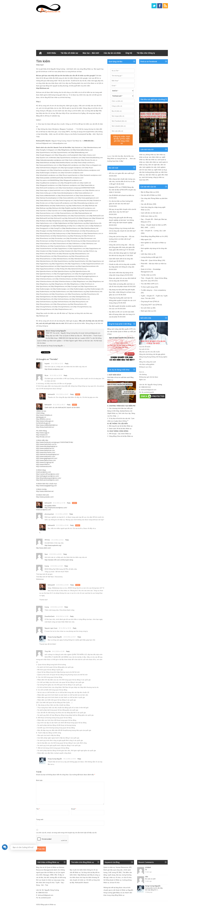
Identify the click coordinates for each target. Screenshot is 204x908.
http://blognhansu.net (65, 150)
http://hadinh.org (67, 208)
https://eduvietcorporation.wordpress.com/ (51, 160)
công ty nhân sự (158, 177)
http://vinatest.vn (42, 435)
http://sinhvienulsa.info (44, 466)
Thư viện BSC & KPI (147, 284)
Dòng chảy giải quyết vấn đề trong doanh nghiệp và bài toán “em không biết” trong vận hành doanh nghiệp (121, 220)
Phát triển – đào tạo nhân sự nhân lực (153, 263)
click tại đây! (94, 111)
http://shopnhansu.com (56, 221)
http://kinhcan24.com (97, 215)
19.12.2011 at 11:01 (57, 363)
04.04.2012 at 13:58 (62, 616)
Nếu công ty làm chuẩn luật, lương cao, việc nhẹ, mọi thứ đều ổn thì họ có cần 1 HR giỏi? (122, 181)
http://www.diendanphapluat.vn (46, 446)
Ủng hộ (128, 53)
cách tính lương (147, 177)
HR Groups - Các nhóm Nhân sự (120, 433)
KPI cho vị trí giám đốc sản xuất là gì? (121, 173)
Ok (146, 869)
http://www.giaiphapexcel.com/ (46, 458)
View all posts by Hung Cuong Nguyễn (51, 346)
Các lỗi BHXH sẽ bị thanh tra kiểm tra (121, 195)
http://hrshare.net (42, 221)
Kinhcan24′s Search (82, 882)
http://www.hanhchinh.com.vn (46, 444)
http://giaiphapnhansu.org (72, 210)
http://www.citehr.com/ (43, 548)
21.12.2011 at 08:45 (61, 514)
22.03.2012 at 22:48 (56, 566)
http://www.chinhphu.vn (44, 415)
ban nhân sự (149, 170)
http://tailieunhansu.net (44, 205)
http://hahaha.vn (96, 226)
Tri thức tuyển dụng (147, 287)
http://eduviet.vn (77, 147)
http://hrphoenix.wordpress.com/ (56, 508)
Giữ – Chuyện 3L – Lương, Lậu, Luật (153, 230)
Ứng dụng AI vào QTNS (149, 301)
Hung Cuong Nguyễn (55, 637)
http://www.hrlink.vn (87, 185)
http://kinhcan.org (42, 208)
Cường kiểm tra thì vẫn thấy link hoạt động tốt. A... (154, 889)
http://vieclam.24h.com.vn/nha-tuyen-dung (59, 560)
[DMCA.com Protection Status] (152, 398)
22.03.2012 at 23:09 (62, 585)
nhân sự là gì (143, 157)
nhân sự (142, 154)
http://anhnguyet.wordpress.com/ (47, 476)
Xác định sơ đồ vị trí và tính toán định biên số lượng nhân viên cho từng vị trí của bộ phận (122, 314)
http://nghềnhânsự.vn (88, 221)
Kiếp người (144, 239)
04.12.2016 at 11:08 (58, 651)
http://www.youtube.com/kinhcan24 (48, 178)
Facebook (159, 5)
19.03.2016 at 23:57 (69, 637)
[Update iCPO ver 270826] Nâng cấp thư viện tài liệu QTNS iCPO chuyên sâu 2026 (122, 189)
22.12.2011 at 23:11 (57, 540)
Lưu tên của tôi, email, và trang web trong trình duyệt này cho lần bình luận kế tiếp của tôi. (66, 832)
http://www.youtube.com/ (45, 497)
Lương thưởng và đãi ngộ (149, 257)
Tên (38, 809)
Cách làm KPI (143, 180)
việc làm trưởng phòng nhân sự (149, 172)
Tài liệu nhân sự (146, 275)
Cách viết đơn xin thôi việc (150, 213)
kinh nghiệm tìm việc (150, 167)
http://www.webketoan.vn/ (45, 448)
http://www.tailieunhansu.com (83, 150)
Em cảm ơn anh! (150, 879)
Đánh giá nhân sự (147, 311)
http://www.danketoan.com (45, 450)
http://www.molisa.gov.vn (44, 421)
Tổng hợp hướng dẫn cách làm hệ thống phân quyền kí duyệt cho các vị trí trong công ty (122, 300)
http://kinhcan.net (42, 88)
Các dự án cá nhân (112, 53)
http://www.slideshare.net (45, 491)
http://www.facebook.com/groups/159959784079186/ (54, 442)
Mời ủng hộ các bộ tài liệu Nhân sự (120, 426)
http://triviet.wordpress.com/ (54, 369)
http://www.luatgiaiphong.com (46, 486)
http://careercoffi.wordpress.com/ (47, 474)
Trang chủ (40, 53)
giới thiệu (116, 892)
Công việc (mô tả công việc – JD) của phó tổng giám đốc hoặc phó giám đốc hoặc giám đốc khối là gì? (122, 247)
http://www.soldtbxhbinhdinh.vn (47, 425)
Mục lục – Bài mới (91, 53)
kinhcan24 (51, 394)
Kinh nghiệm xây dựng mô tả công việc (154, 248)
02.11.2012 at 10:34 (65, 628)
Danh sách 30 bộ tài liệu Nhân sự (120, 428)
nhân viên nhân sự (152, 162)
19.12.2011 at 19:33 (56, 375)
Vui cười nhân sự (146, 308)
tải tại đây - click (46, 134)
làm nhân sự (161, 154)
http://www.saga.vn (42, 433)
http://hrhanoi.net (98, 218)
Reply (66, 363)
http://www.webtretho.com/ (45, 456)
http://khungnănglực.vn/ (44, 226)
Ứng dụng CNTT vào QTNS (150, 304)
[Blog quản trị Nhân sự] (48, 8)
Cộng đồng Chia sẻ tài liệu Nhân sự (121, 436)
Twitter (154, 5)
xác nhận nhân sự (155, 157)
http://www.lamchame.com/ (45, 452)
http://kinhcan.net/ (42, 316)
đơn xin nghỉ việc (154, 164)
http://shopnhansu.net (72, 221)
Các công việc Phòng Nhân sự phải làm (154, 198)
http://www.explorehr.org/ (53, 545)
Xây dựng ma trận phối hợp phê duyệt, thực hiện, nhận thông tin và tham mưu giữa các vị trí (122, 292)
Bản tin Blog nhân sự (148, 192)
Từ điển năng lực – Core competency (153, 290)
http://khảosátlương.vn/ (61, 226)
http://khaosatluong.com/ (80, 152)
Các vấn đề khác (146, 204)
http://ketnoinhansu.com (62, 215)
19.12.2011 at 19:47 (62, 394)
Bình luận (39, 780)
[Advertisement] (102, 31)
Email (73, 809)
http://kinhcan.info (55, 208)
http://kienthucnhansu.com (71, 228)
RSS (165, 5)
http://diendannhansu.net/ (92, 147)
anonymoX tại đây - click (87, 134)
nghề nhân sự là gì (160, 170)
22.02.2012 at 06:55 (55, 554)
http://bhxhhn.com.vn (43, 419)
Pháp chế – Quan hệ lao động (151, 260)
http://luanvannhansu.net (83, 213)
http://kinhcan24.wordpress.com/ (47, 480)
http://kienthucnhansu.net (89, 228)
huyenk (47, 363)
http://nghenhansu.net (62, 223)
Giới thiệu (51, 53)
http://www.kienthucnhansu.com (63, 162)
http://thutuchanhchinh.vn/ (45, 427)
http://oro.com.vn (84, 226)
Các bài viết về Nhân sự (149, 195)
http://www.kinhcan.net (44, 162)
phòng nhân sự (151, 154)
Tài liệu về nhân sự (69, 53)
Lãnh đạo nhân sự (147, 254)
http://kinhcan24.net (43, 218)
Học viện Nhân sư (46, 59)
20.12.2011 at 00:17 (59, 404)
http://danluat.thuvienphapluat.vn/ (47, 454)
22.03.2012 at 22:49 (56, 607)
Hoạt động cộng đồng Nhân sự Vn (152, 236)
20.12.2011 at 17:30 (59, 503)
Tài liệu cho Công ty (146, 53)
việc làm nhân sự (151, 175)
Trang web (39, 819)
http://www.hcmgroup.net (45, 462)
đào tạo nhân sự (151, 159)
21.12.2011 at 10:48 (62, 525)
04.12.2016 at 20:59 (69, 759)
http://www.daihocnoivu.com (46, 460)
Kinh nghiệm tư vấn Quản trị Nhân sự (153, 242)
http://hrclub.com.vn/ (43, 437)
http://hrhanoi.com (85, 218)
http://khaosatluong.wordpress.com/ (48, 478)
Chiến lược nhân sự (147, 216)
